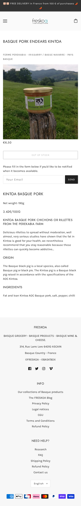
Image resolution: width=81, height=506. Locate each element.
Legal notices (40, 409)
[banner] (40, 21)
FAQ (40, 455)
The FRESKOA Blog (40, 397)
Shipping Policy (40, 461)
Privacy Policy (40, 403)
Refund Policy (40, 426)
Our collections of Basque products (40, 392)
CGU (40, 415)
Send (71, 179)
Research (41, 449)
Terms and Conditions (40, 420)
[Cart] (76, 21)
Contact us (41, 472)
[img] (29, 368)
